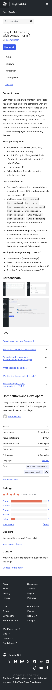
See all (46, 524)
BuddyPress (10, 643)
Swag (31, 620)
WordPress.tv (11, 620)
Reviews (9, 64)
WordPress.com (12, 629)
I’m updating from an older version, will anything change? (17, 358)
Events (30, 611)
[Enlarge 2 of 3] (45, 285)
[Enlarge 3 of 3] (45, 301)
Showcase (32, 584)
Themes (31, 588)
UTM (46, 472)
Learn (5, 606)
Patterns (31, 598)
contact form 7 (42, 467)
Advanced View (10, 479)
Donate (32, 616)
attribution (31, 467)
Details (8, 57)
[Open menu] (47, 4)
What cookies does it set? (16, 368)
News (5, 588)
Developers (8, 616)
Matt (6, 633)
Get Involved (33, 606)
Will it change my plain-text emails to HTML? (14, 384)
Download (9, 47)
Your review (8, 524)
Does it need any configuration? (18, 341)
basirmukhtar (12, 40)
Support (9, 84)
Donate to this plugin (13, 567)
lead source (29, 472)
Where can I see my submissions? (19, 349)
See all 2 (45, 461)
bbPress (8, 638)
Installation (10, 70)
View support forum (12, 544)
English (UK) (15, 655)
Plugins (30, 593)
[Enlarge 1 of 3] (21, 285)
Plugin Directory (10, 12)
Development (12, 77)
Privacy (6, 598)
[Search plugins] (31, 21)
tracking (39, 472)
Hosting (6, 593)
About (6, 584)
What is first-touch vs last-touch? (19, 376)
